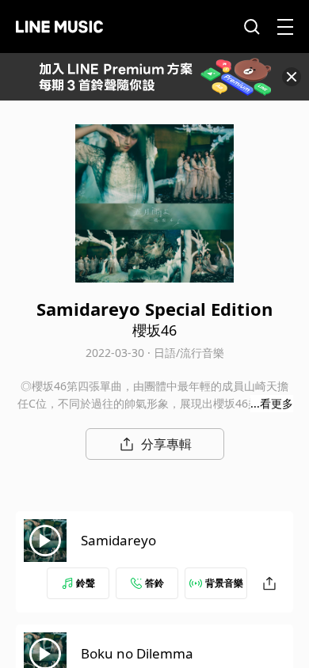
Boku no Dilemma (137, 653)
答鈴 (154, 583)
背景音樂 (224, 583)
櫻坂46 (154, 330)
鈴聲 (85, 583)
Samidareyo (118, 540)
